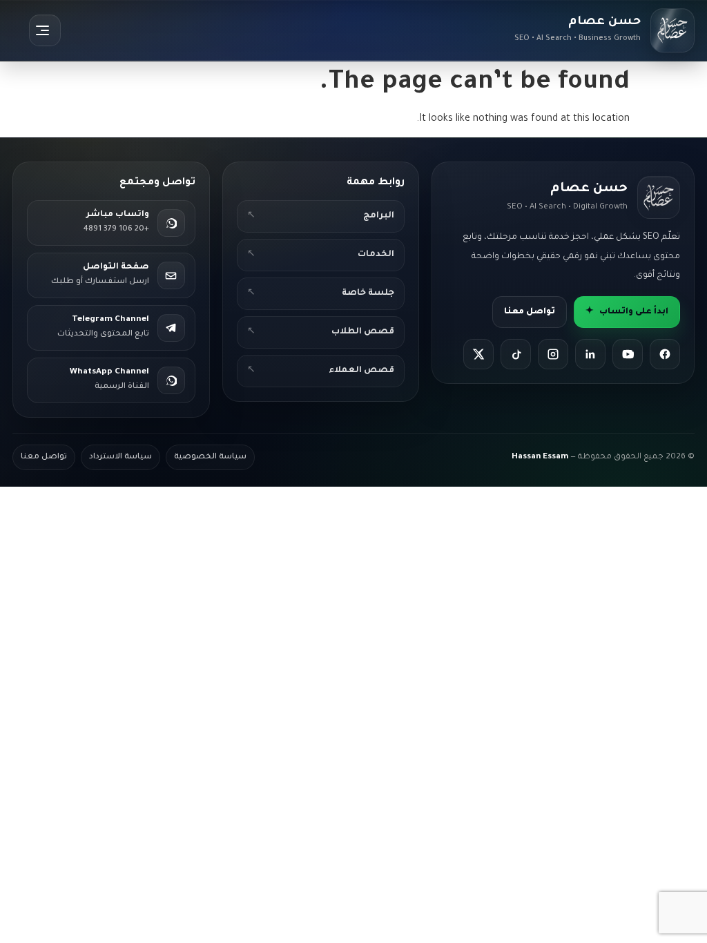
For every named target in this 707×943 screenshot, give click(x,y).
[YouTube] (627, 354)
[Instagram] (553, 354)
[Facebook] (665, 354)
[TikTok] (516, 354)
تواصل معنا (529, 312)
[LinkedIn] (590, 354)
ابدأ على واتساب (626, 312)
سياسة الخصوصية (210, 457)
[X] (478, 354)
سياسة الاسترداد (120, 457)
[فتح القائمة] (45, 30)
